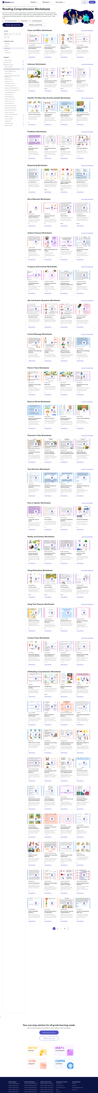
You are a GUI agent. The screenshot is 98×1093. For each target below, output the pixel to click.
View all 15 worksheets (87, 469)
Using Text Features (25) (11, 110)
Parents (33, 2)
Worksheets (9, 6)
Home (3, 6)
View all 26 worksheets (87, 30)
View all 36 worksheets (87, 98)
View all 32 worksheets (87, 266)
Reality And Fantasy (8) (10, 105)
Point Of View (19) (9, 94)
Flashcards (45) (8, 125)
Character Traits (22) (10, 99)
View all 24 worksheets (87, 638)
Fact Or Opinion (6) (9, 103)
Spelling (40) (8, 121)
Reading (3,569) (9, 64)
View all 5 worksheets (87, 401)
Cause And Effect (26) (10, 71)
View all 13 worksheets (87, 334)
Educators (46, 2)
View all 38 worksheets (87, 570)
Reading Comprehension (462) (12, 69)
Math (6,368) (8, 60)
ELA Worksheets (16, 6)
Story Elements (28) (10, 83)
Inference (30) (8, 73)
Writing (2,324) (9, 116)
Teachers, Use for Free (35, 25)
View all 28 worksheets (87, 199)
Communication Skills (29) (11, 114)
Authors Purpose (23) (10, 85)
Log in (84, 2)
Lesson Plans (8, 52)
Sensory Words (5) (9, 96)
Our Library (59, 2)
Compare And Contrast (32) (12, 88)
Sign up (92, 2)
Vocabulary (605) (9, 123)
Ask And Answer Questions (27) (12, 90)
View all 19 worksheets (87, 368)
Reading (23, 6)
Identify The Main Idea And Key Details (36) (12, 76)
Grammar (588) (9, 118)
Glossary (7, 50)
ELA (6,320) (8, 62)
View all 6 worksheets (87, 503)
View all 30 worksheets (87, 64)
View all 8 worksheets (87, 536)
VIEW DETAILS (31, 57)
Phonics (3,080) (9, 67)
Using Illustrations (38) (10, 107)
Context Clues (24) (9, 112)
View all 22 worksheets (87, 435)
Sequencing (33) (9, 81)
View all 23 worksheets (87, 233)
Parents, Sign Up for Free (13, 25)
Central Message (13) (10, 92)
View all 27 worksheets (87, 300)
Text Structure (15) (9, 101)
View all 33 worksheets (87, 165)
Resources (7, 43)
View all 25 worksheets (87, 604)
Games (6, 46)
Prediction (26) (8, 79)
